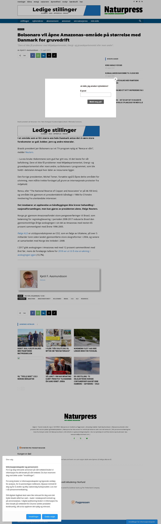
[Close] (115, 79)
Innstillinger (33, 517)
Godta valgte (50, 517)
